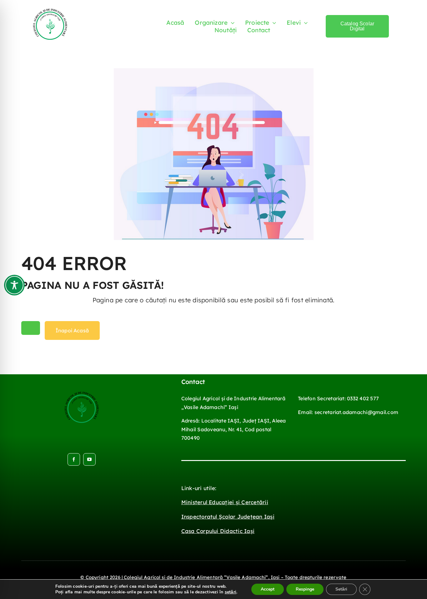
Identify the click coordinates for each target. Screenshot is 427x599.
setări (230, 592)
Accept (267, 589)
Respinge (305, 589)
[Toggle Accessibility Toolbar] (14, 285)
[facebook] (74, 459)
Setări (341, 589)
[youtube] (89, 459)
